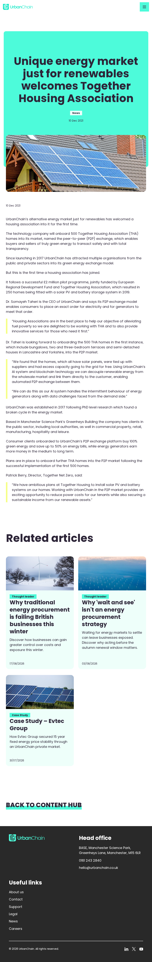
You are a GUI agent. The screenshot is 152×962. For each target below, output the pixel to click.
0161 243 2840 (90, 860)
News (13, 921)
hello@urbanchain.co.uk (98, 868)
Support (15, 906)
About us (16, 892)
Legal (13, 914)
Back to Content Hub (44, 805)
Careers (15, 928)
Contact (16, 899)
